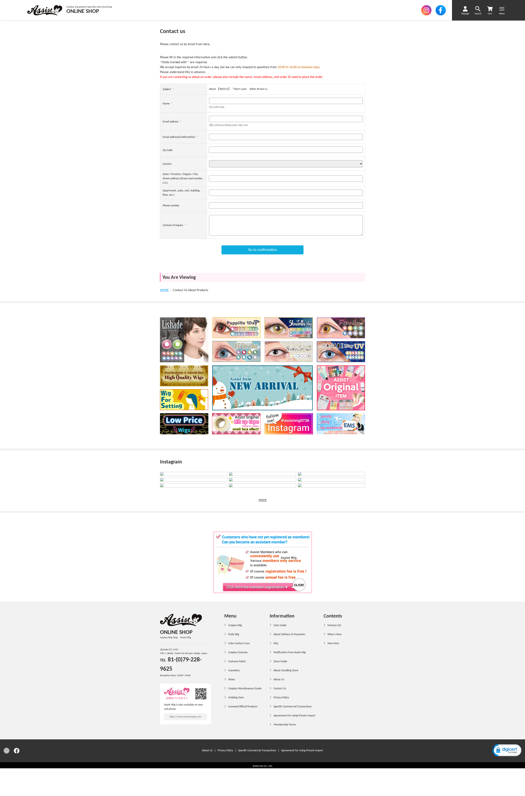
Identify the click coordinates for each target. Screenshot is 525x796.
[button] (506, 750)
